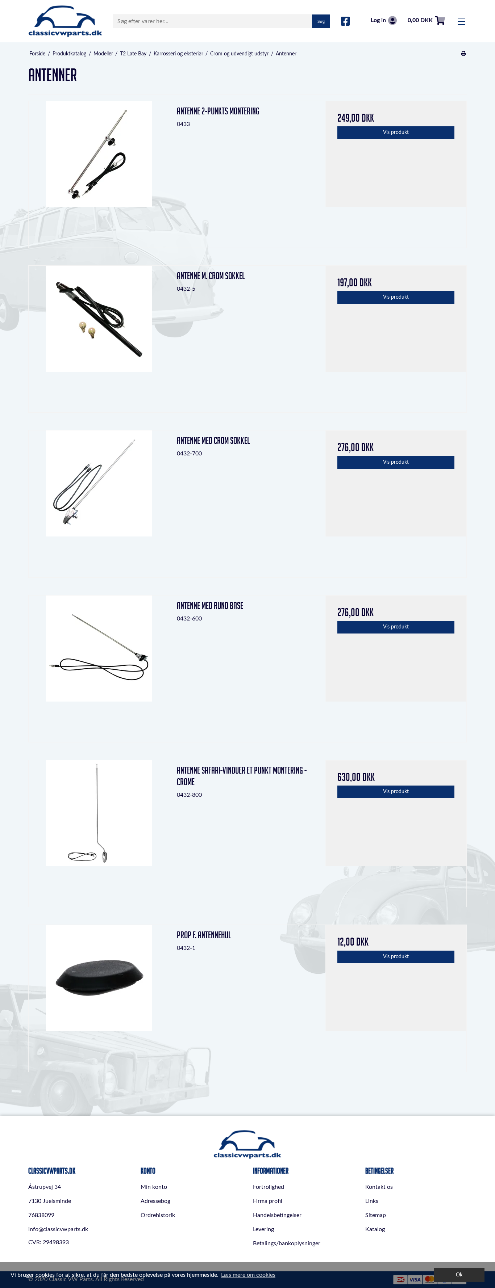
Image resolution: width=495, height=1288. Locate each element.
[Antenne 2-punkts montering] (99, 171)
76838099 (41, 1215)
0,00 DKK (420, 20)
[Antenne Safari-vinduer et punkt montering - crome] (99, 830)
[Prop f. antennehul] (99, 995)
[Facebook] (345, 22)
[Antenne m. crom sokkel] (99, 336)
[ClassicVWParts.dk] (65, 21)
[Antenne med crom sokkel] (99, 500)
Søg (321, 21)
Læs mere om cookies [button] (248, 1275)
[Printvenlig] (464, 53)
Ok (459, 1275)
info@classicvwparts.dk (58, 1229)
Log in (378, 20)
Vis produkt (396, 132)
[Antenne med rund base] (99, 665)
